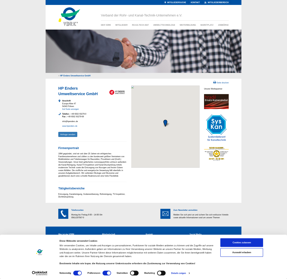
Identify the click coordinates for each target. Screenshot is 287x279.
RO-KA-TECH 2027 (140, 25)
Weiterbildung (188, 25)
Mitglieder (121, 25)
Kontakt (195, 2)
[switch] (107, 273)
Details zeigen (178, 273)
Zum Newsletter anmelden (185, 210)
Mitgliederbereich (218, 2)
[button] (165, 123)
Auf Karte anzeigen (70, 109)
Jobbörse (223, 25)
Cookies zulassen (242, 242)
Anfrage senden (67, 134)
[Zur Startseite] (68, 15)
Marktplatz (206, 25)
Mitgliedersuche (176, 2)
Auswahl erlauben (241, 252)
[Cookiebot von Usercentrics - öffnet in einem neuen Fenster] (40, 273)
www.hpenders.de (69, 126)
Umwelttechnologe (164, 25)
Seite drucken (223, 83)
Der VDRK (106, 25)
